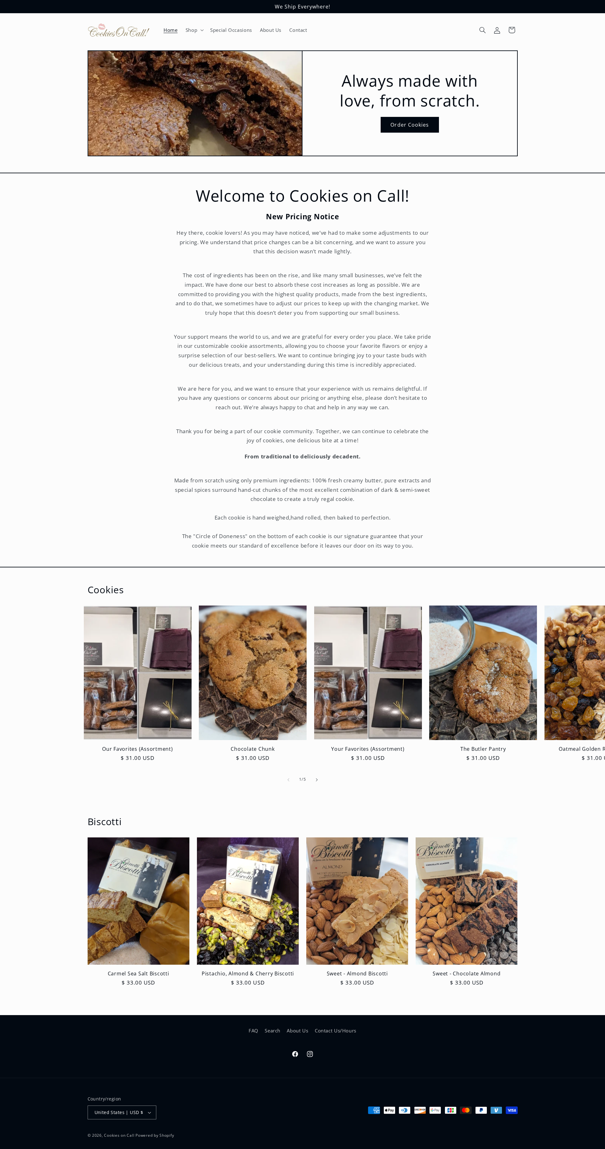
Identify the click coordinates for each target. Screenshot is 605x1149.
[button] (194, 30)
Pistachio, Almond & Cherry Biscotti (248, 973)
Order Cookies (409, 124)
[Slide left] (288, 780)
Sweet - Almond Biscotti (357, 973)
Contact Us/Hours (335, 1030)
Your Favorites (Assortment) (367, 749)
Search (272, 1030)
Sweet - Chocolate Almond (466, 973)
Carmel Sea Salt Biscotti (138, 973)
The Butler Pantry (483, 749)
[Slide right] (317, 780)
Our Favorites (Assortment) (137, 749)
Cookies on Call (119, 1135)
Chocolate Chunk (252, 749)
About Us (297, 1030)
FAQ (253, 1030)
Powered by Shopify (154, 1135)
